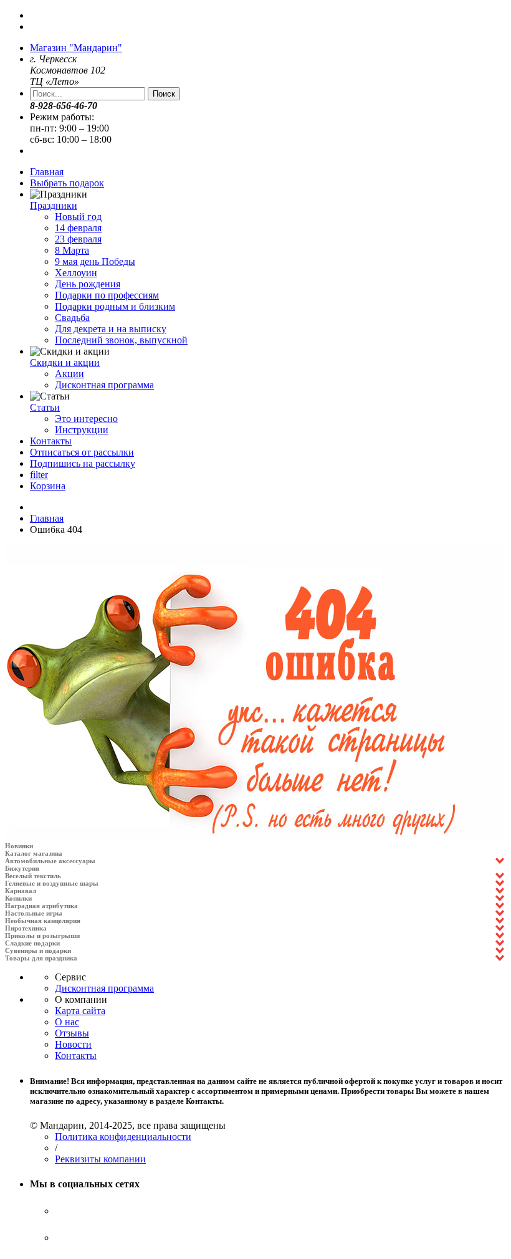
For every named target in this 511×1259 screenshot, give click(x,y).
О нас (67, 1022)
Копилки (18, 898)
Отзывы (72, 1033)
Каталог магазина (33, 853)
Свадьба (72, 317)
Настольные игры (33, 913)
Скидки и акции (65, 362)
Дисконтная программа (104, 385)
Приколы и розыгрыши (42, 935)
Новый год (78, 216)
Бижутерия (22, 868)
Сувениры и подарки (38, 950)
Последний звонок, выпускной (121, 340)
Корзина (47, 486)
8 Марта (72, 250)
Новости (73, 1044)
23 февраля (78, 239)
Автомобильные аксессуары (50, 860)
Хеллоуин (76, 272)
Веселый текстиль (33, 875)
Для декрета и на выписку (110, 328)
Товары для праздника (41, 958)
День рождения (87, 284)
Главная (47, 171)
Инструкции (81, 429)
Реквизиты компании (100, 1159)
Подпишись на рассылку (82, 463)
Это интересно (86, 418)
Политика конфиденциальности (123, 1136)
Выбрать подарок (67, 183)
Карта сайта (80, 1010)
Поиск (164, 93)
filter (39, 474)
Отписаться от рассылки (82, 452)
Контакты (51, 441)
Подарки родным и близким (115, 306)
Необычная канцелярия (42, 920)
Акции (69, 373)
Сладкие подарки (32, 943)
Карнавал (20, 890)
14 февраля (78, 228)
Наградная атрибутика (41, 905)
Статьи (45, 407)
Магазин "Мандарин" (76, 47)
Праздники (53, 205)
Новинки (19, 846)
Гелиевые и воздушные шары (51, 883)
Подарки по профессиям (107, 295)
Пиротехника (26, 928)
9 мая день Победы (95, 261)
